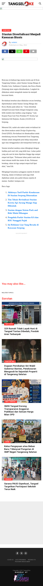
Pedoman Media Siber (22, 561)
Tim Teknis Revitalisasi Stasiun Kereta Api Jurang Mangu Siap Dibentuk (22, 202)
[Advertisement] (21, 256)
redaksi (14, 42)
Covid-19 (10, 559)
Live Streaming (20, 559)
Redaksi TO (32, 559)
